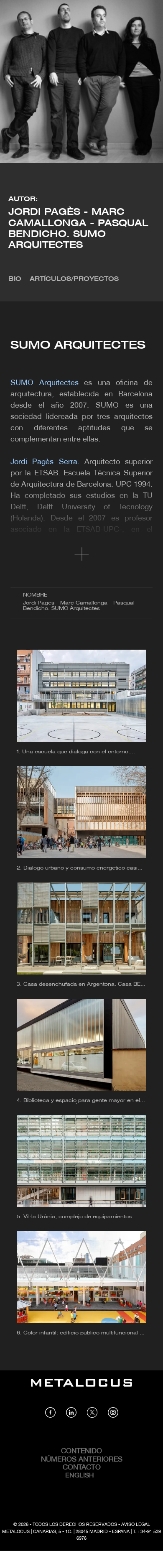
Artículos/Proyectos (74, 279)
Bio (14, 279)
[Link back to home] (81, 1388)
